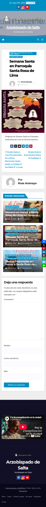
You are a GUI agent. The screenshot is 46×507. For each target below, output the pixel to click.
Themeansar (23, 491)
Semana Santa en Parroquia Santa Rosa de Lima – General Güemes (21, 239)
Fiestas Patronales (12, 206)
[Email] (44, 262)
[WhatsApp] (44, 258)
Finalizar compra (18, 496)
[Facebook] (44, 241)
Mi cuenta (29, 496)
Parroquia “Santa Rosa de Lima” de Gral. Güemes (21, 53)
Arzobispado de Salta (23, 27)
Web (6, 371)
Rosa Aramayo (26, 82)
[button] (38, 40)
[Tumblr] (44, 255)
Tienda (4, 502)
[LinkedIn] (44, 252)
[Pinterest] (44, 248)
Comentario (9, 299)
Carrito (9, 496)
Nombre (7, 346)
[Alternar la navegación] (42, 39)
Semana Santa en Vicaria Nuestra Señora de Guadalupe (32, 155)
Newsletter (37, 496)
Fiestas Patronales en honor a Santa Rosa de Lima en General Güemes (22, 264)
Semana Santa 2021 (16, 56)
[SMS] (44, 265)
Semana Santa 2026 (12, 234)
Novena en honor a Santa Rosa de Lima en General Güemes (21, 215)
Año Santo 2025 (11, 255)
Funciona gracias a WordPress (15, 488)
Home (3, 496)
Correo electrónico (11, 358)
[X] (44, 245)
